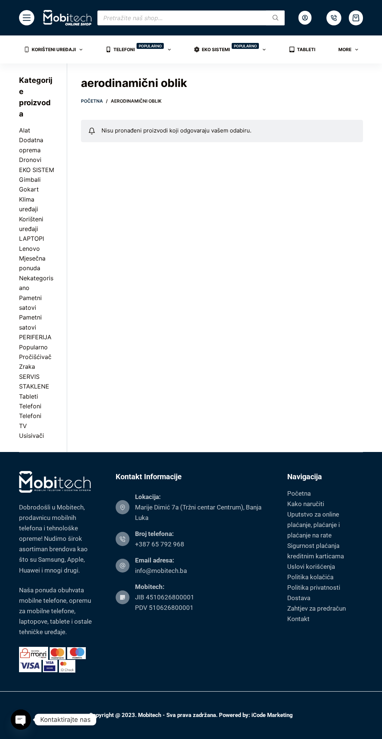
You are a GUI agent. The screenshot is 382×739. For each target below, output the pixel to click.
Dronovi (30, 159)
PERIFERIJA (35, 337)
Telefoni (137, 48)
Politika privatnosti (313, 587)
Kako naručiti (305, 504)
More (344, 49)
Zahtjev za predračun (316, 608)
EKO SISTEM (36, 170)
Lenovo (29, 248)
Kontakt (298, 619)
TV (23, 426)
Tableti (306, 49)
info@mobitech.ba (161, 570)
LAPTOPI (31, 238)
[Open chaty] (21, 720)
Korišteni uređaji (54, 49)
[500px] (333, 17)
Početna (299, 493)
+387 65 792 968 (159, 544)
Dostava (298, 598)
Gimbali (30, 179)
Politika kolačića (310, 577)
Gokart (29, 189)
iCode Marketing (272, 715)
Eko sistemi (229, 48)
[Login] (304, 18)
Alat (24, 130)
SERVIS (29, 376)
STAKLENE (34, 386)
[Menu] (26, 17)
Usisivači (31, 435)
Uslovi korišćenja (311, 566)
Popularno (33, 347)
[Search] (275, 17)
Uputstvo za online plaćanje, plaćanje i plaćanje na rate (313, 525)
